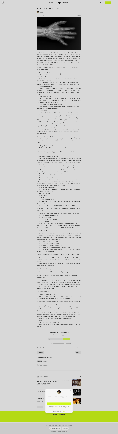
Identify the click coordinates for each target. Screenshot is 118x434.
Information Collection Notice (58, 407)
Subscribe (59, 403)
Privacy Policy (68, 407)
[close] (71, 391)
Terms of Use (65, 406)
